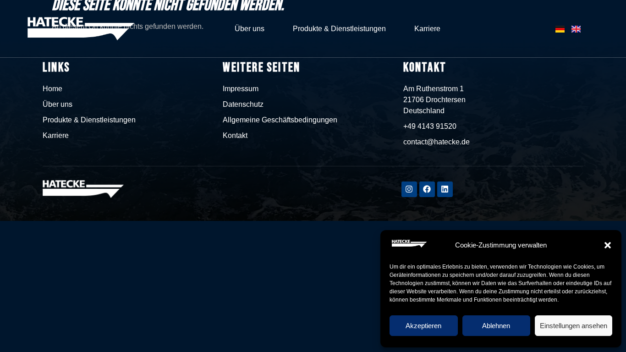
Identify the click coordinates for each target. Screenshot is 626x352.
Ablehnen (496, 326)
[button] (607, 245)
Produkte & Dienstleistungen (339, 29)
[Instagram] (409, 189)
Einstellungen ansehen (573, 326)
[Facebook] (427, 189)
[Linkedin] (445, 189)
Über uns (249, 29)
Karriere (427, 29)
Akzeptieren (423, 326)
